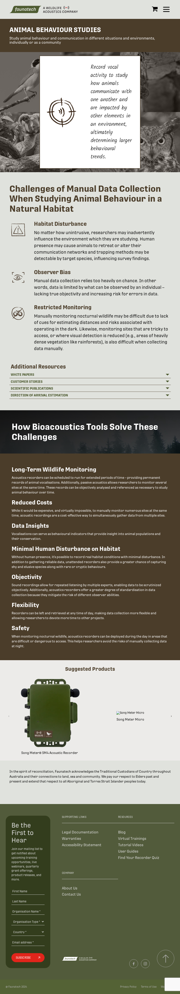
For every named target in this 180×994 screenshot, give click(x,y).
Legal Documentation (80, 832)
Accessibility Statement (81, 845)
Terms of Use (149, 986)
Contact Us (71, 894)
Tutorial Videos (130, 845)
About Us (69, 888)
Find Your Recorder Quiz (138, 858)
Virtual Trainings (132, 839)
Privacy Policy (128, 986)
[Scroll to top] (165, 958)
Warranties (71, 839)
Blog (122, 832)
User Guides (128, 851)
